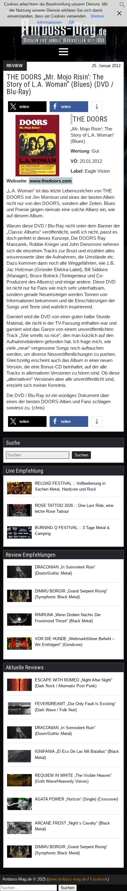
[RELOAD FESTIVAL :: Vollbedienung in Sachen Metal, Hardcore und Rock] (19, 488)
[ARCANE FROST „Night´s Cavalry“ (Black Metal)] (19, 829)
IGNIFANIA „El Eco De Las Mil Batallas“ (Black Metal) (77, 754)
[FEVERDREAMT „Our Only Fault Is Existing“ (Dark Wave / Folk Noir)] (19, 709)
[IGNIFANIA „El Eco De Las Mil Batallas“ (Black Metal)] (19, 757)
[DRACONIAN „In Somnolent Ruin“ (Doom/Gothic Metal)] (19, 573)
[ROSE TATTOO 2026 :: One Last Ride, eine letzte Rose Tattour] (19, 510)
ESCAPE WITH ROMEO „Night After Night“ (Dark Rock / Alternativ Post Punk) (73, 683)
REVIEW (14, 65)
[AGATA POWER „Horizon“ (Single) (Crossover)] (19, 805)
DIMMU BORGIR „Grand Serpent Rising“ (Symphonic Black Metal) (71, 594)
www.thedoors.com (51, 180)
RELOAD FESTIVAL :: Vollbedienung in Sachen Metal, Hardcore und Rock (70, 486)
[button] (122, 6)
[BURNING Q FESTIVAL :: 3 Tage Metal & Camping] (19, 532)
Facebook (99, 879)
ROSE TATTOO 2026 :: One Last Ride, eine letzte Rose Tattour (74, 508)
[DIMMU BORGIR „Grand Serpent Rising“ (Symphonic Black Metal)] (19, 597)
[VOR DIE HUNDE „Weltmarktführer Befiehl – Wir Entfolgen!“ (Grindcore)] (19, 644)
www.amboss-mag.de (67, 879)
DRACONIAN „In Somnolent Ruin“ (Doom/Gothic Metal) (65, 570)
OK (72, 22)
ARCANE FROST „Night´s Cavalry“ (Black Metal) (72, 826)
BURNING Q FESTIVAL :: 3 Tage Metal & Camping (72, 530)
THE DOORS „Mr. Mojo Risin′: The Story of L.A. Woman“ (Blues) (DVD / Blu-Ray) (60, 84)
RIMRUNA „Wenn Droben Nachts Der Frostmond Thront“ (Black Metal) (68, 617)
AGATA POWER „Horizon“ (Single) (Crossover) (76, 799)
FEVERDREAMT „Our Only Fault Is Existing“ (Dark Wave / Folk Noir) (75, 706)
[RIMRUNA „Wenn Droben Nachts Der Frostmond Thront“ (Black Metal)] (19, 620)
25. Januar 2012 (106, 65)
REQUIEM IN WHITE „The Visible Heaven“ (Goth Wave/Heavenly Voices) (73, 778)
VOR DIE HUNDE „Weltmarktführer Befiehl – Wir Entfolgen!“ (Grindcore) (74, 641)
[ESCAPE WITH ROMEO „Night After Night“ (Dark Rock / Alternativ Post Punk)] (19, 686)
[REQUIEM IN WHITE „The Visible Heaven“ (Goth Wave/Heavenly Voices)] (19, 781)
